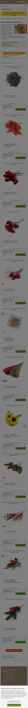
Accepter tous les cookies (14, 705)
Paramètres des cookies (14, 701)
